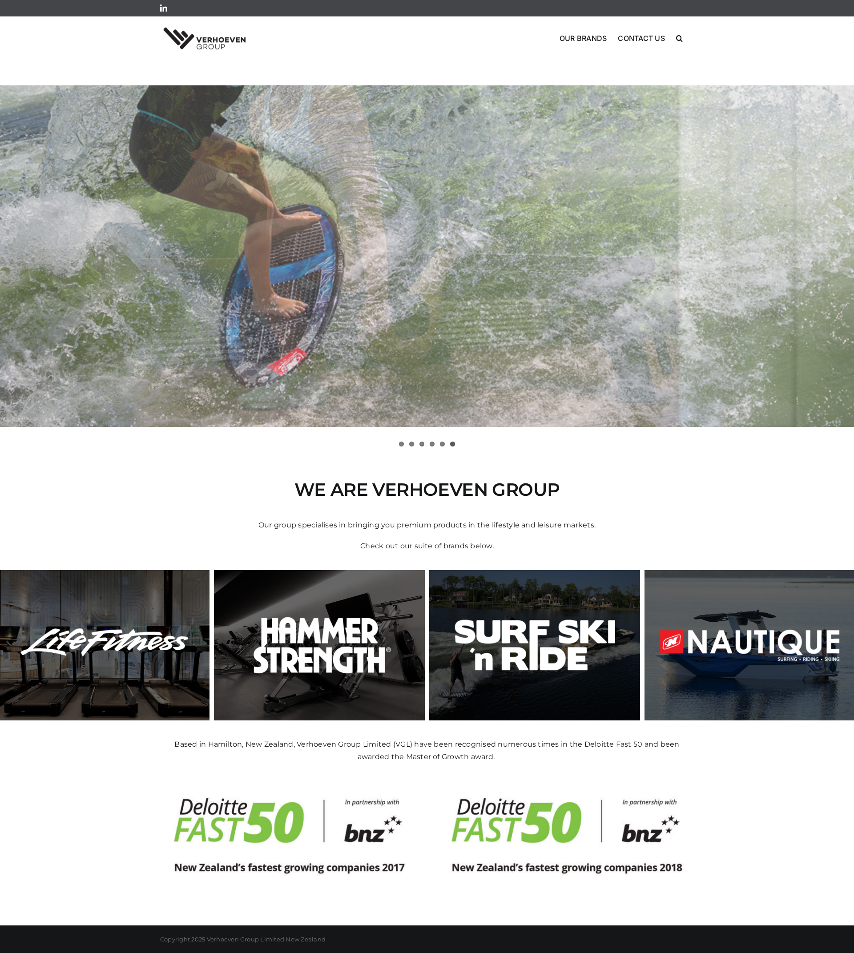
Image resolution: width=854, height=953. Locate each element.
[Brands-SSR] (534, 573)
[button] (679, 37)
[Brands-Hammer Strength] (319, 573)
